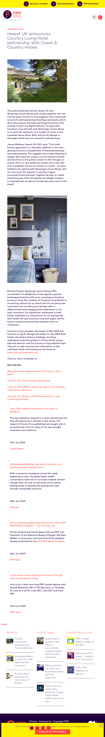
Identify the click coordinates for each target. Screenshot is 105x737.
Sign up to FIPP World (52, 732)
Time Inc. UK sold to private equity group (28, 381)
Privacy (33, 721)
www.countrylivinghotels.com (22, 352)
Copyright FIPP (61, 721)
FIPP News (15, 560)
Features (14, 507)
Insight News (16, 449)
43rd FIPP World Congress (51, 541)
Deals (4, 624)
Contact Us (45, 721)
